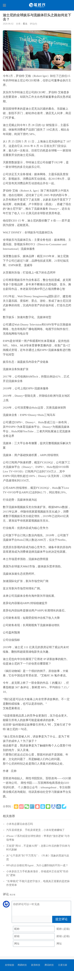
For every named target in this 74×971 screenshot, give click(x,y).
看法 (25, 23)
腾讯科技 (49, 965)
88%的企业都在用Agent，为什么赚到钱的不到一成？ (37, 865)
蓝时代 (37, 5)
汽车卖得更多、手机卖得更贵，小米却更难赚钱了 (35, 830)
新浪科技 (35, 965)
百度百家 (62, 965)
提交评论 (61, 919)
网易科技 (22, 965)
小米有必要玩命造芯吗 (19, 824)
